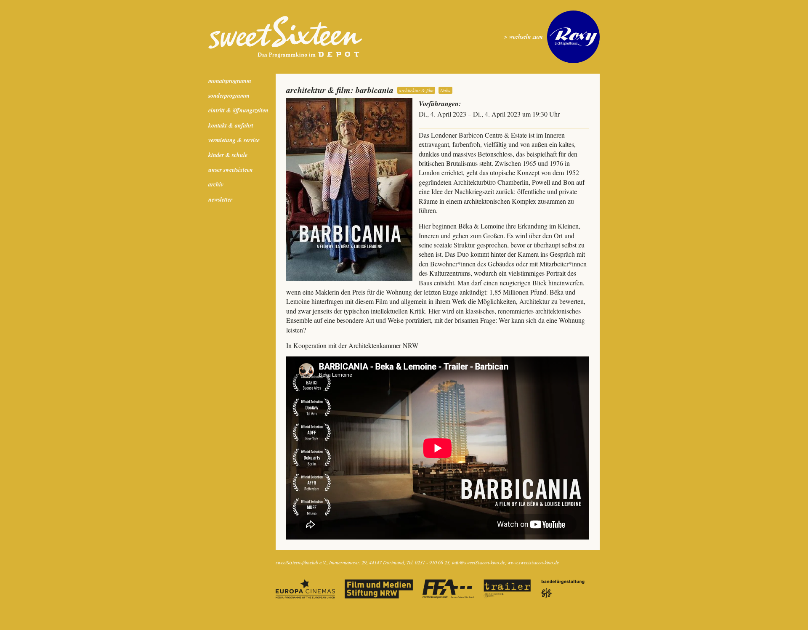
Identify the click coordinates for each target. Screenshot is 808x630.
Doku (445, 90)
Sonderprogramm (229, 95)
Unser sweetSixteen (230, 169)
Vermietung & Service (234, 140)
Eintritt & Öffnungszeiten (238, 110)
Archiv (215, 184)
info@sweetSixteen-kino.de (478, 562)
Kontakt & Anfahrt (230, 125)
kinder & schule (227, 155)
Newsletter (220, 199)
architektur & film (416, 90)
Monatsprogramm (229, 81)
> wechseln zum (523, 37)
